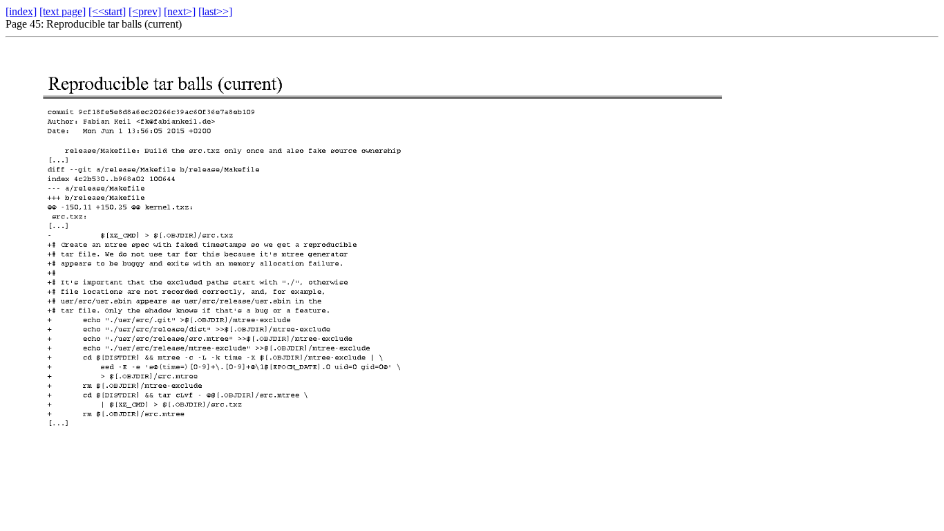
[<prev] (145, 11)
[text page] (62, 11)
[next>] (180, 11)
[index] (21, 11)
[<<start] (107, 11)
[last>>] (215, 11)
